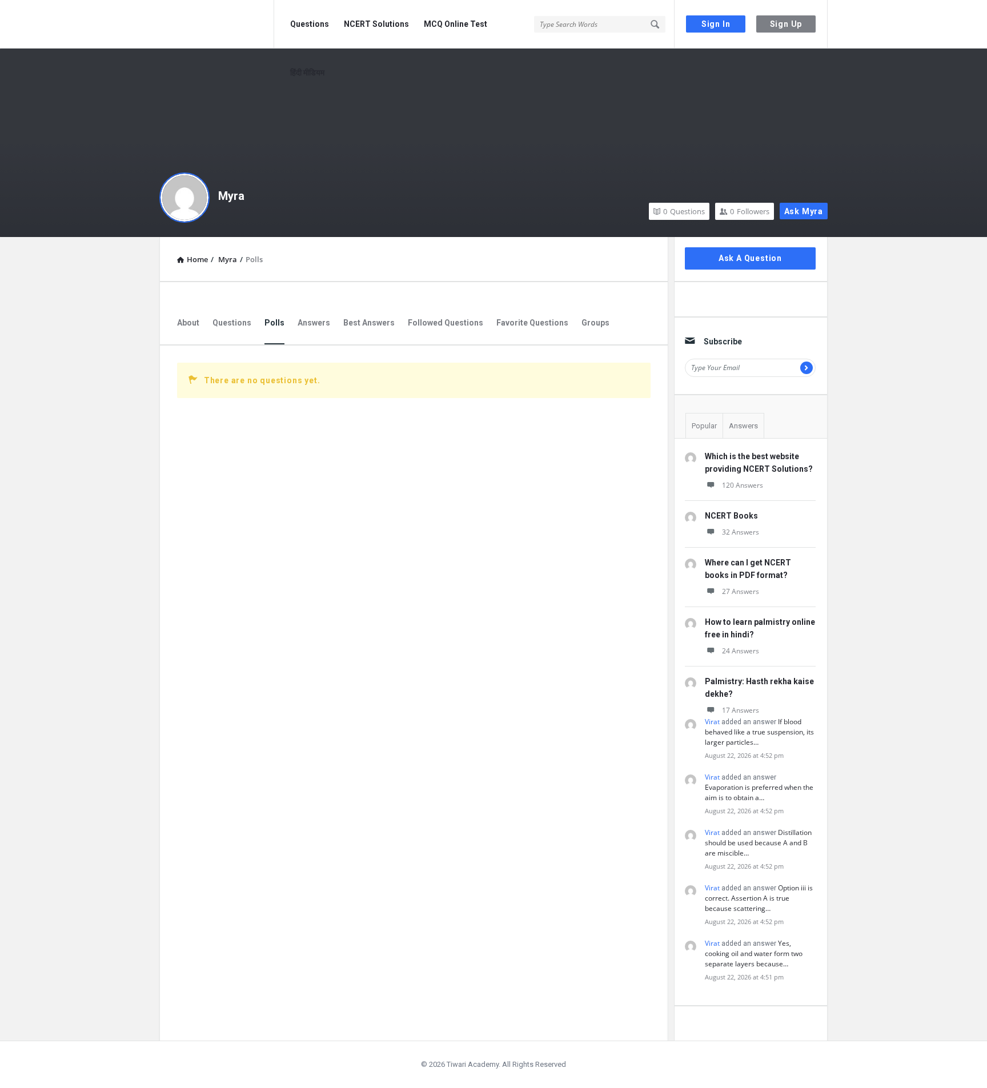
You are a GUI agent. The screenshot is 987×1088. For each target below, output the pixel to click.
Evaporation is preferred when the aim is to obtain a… (759, 792)
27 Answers (740, 591)
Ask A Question (750, 258)
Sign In (716, 24)
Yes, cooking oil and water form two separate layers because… (754, 953)
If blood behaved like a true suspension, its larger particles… (759, 732)
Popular (704, 425)
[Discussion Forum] (216, 24)
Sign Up (786, 24)
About (188, 322)
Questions (309, 24)
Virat (712, 721)
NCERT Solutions (376, 24)
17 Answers (740, 710)
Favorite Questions (532, 322)
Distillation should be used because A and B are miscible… (758, 843)
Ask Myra (803, 211)
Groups (595, 322)
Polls (274, 322)
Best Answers (369, 322)
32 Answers (740, 532)
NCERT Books (731, 515)
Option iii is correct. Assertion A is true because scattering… (759, 898)
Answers (314, 322)
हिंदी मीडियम (307, 72)
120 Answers (742, 485)
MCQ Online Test (455, 24)
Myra (231, 196)
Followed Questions (445, 322)
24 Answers (740, 651)
